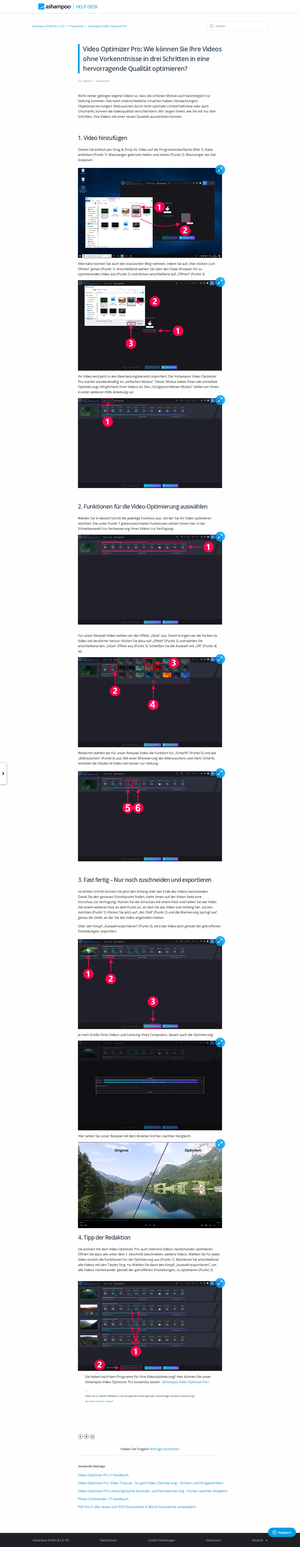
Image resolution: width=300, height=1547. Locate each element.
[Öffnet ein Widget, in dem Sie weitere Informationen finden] (282, 1533)
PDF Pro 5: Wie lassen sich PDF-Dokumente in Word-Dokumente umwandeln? (137, 1507)
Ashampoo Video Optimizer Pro (107, 26)
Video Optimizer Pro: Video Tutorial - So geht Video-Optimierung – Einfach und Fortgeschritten (150, 1483)
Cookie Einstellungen (161, 1540)
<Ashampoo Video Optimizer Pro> (185, 1382)
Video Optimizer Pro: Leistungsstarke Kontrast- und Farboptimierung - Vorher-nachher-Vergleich (152, 1491)
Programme (76, 26)
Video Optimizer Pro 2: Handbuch (103, 1475)
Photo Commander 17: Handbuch (103, 1499)
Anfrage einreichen (164, 1449)
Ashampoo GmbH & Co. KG (48, 26)
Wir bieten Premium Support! (99, 1401)
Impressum (213, 1540)
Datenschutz (108, 1540)
